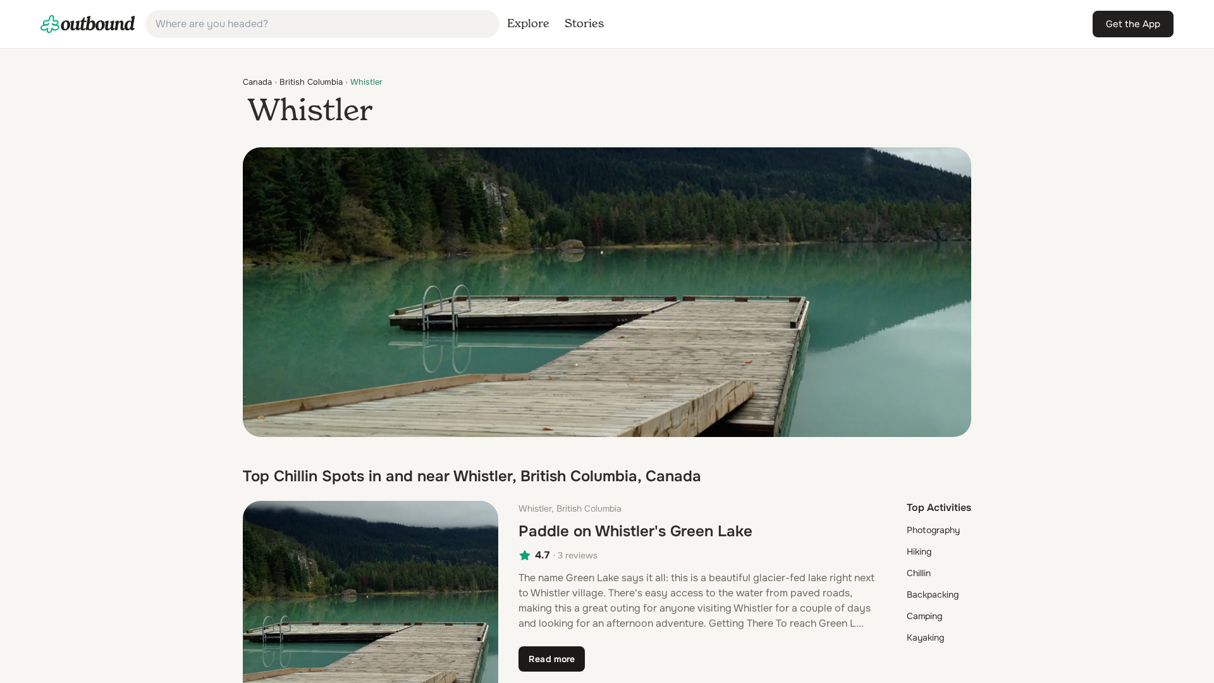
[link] (87, 24)
